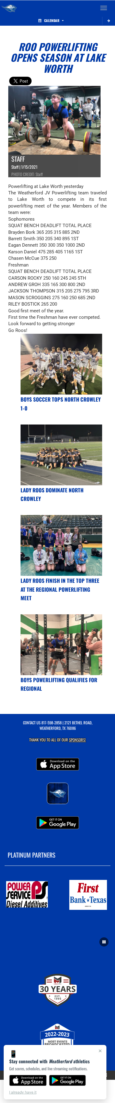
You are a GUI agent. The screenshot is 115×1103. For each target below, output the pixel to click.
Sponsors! (77, 740)
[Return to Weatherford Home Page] (9, 8)
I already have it (22, 1092)
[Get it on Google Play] (67, 1080)
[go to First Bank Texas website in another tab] (88, 895)
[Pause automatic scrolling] (104, 942)
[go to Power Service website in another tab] (27, 895)
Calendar (51, 20)
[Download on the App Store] (28, 1080)
